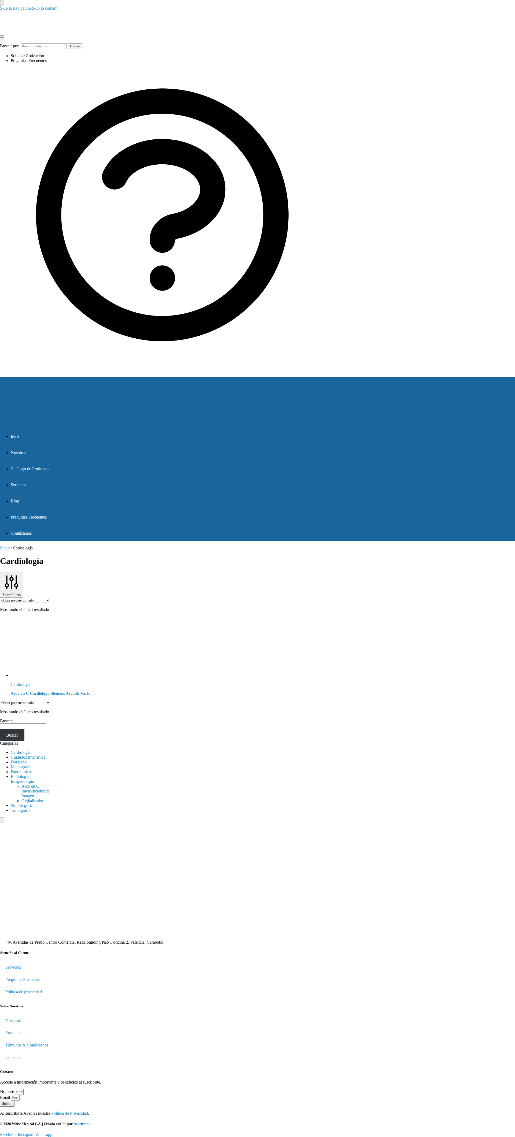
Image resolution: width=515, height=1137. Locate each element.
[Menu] (2, 36)
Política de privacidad (23, 992)
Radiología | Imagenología (22, 779)
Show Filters (12, 595)
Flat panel (19, 762)
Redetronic (81, 1124)
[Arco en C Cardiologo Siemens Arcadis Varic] (124, 647)
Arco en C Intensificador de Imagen (35, 791)
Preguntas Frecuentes (29, 60)
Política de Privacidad (69, 1113)
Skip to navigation (15, 8)
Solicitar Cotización (27, 55)
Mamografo (21, 767)
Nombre (7, 1091)
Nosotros (13, 1020)
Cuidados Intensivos (28, 757)
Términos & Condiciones (26, 1045)
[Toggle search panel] (2, 40)
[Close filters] (2, 820)
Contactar (13, 1057)
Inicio (5, 548)
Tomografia (20, 810)
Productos (13, 1032)
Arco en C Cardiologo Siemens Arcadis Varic (50, 693)
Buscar (75, 46)
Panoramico (21, 771)
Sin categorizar (23, 805)
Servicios (13, 967)
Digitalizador (32, 800)
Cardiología (21, 684)
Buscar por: (10, 46)
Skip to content (44, 8)
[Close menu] (2, 3)
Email (5, 1097)
